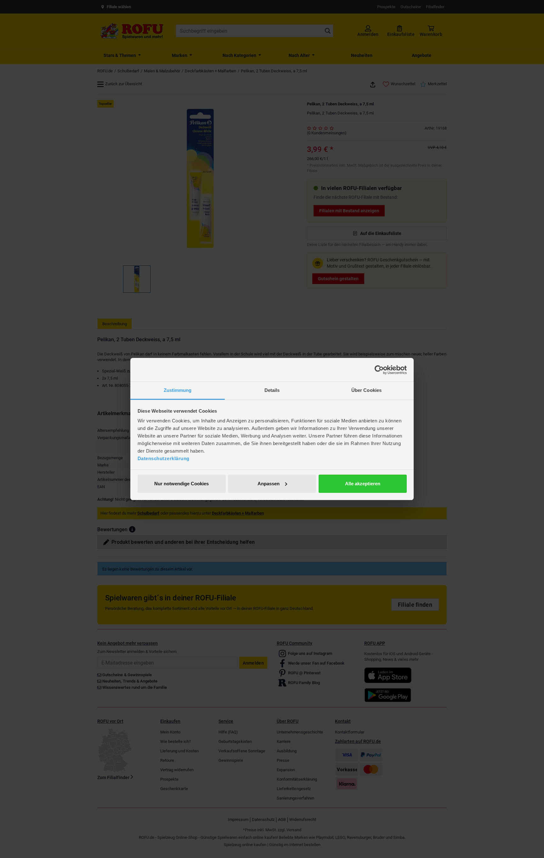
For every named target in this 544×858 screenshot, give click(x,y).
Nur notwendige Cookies (181, 483)
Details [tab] (272, 390)
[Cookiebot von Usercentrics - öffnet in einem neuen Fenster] (379, 370)
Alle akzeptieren (362, 483)
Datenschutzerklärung (164, 458)
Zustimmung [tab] (178, 390)
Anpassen (269, 483)
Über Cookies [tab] (366, 390)
